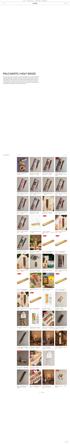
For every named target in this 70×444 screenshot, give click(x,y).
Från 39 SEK (19, 174)
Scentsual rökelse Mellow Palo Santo (35, 231)
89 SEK (60, 271)
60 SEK (62, 309)
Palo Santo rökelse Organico (34, 289)
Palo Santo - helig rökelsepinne (21, 173)
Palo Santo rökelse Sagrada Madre (47, 193)
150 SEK (20, 328)
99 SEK (49, 309)
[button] (64, 3)
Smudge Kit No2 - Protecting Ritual (22, 327)
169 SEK (48, 290)
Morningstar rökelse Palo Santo (47, 270)
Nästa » (43, 392)
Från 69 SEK (38, 271)
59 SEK (43, 271)
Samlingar (6, 154)
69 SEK (37, 174)
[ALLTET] (35, 3)
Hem (3, 154)
